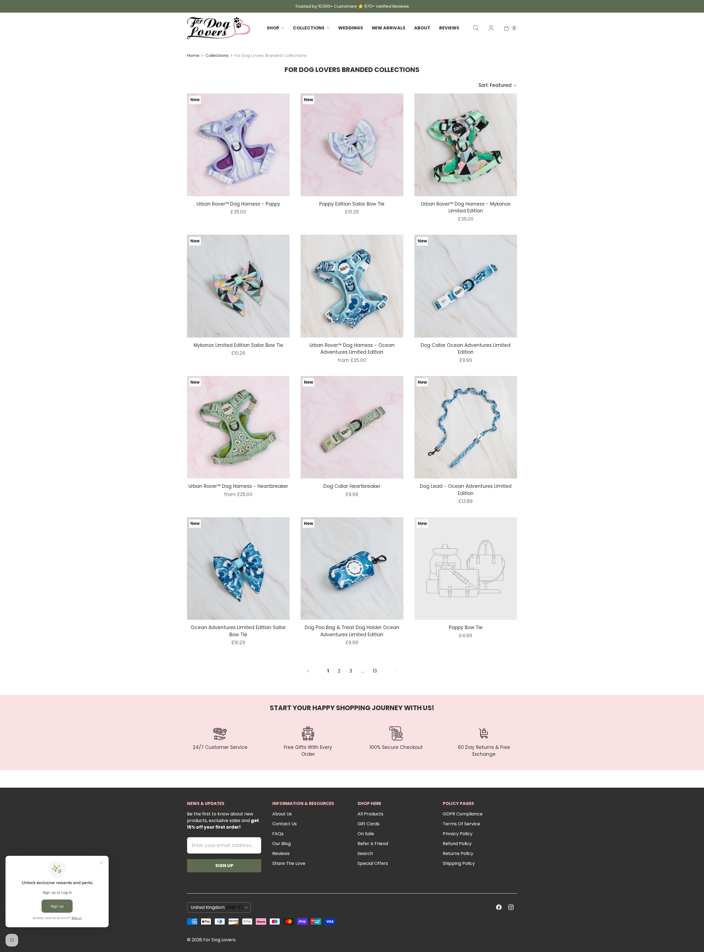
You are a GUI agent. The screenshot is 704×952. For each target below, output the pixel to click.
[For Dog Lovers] (218, 28)
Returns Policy (458, 853)
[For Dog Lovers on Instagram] (511, 907)
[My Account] (491, 28)
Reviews (281, 853)
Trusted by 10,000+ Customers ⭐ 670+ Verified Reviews (352, 6)
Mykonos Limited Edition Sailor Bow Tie (238, 345)
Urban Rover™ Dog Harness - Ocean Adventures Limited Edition (352, 349)
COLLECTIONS (308, 28)
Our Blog (281, 843)
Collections (217, 55)
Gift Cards (369, 824)
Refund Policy (457, 843)
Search (365, 853)
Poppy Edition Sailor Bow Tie (351, 204)
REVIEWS (449, 28)
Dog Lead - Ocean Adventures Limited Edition (466, 490)
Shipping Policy (459, 863)
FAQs (278, 834)
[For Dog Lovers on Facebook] (499, 907)
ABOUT (422, 28)
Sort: (495, 85)
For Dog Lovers (219, 940)
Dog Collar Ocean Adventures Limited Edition (465, 349)
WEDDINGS (350, 28)
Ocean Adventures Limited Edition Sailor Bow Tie (238, 631)
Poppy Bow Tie (466, 627)
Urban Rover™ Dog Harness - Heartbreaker (238, 486)
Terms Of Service (461, 824)
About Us (282, 814)
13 (375, 671)
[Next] (396, 671)
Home (193, 55)
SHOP (273, 28)
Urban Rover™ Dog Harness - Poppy (238, 204)
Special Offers (373, 863)
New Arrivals (388, 28)
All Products (370, 814)
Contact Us (284, 824)
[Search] (475, 28)
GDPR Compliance (463, 814)
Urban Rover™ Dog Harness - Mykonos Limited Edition (465, 207)
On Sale (366, 834)
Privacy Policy (457, 834)
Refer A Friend (373, 843)
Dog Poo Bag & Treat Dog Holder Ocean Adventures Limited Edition (352, 631)
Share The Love (288, 863)
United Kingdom (217, 907)
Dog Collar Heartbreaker (351, 486)
